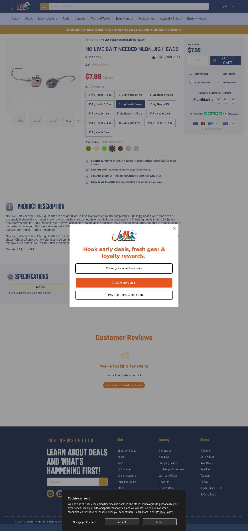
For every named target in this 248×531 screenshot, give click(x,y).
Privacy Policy (164, 512)
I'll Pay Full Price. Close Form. (124, 294)
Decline (159, 522)
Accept (122, 522)
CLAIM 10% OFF (124, 283)
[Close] (174, 228)
